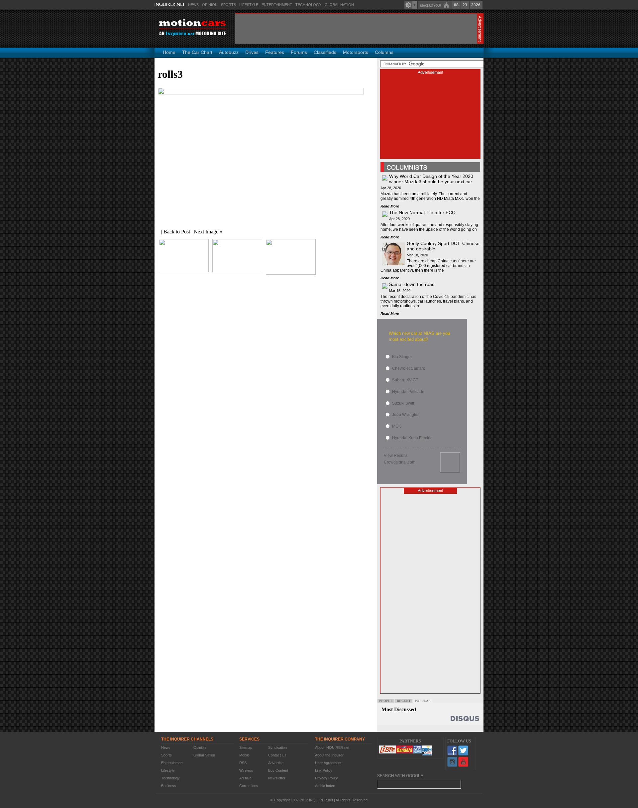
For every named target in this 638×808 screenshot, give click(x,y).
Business (168, 786)
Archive (245, 778)
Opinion (210, 5)
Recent (404, 701)
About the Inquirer (329, 755)
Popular (423, 701)
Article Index (325, 786)
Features (274, 52)
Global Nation (339, 5)
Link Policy (323, 770)
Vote (450, 462)
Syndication (277, 747)
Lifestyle (248, 5)
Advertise (275, 763)
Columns (384, 52)
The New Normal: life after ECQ (422, 212)
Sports (228, 5)
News (193, 5)
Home (169, 52)
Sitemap (245, 747)
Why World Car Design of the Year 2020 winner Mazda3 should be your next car (431, 179)
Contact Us (277, 755)
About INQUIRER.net (332, 747)
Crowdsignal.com (399, 462)
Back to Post (176, 231)
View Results (395, 455)
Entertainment (277, 5)
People (386, 701)
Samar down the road (412, 284)
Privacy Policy (326, 778)
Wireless (246, 770)
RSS (243, 763)
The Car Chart (197, 52)
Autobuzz (229, 52)
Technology (308, 5)
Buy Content (278, 770)
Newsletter (276, 778)
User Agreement (328, 763)
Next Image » (208, 231)
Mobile (244, 755)
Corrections (248, 786)
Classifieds (325, 52)
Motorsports (355, 52)
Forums (299, 52)
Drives (252, 52)
